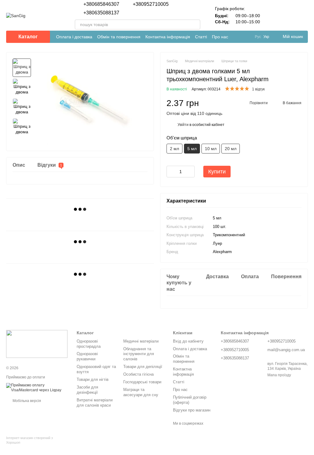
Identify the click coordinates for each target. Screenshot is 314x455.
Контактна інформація (167, 36)
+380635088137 (101, 12)
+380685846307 (101, 4)
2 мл (174, 148)
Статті (201, 36)
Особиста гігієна (138, 374)
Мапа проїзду (279, 375)
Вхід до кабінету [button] (188, 341)
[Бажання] (287, 15)
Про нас (220, 36)
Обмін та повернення (118, 36)
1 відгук (258, 89)
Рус (258, 37)
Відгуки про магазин (191, 410)
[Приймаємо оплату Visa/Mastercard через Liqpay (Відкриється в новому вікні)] (36, 387)
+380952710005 (151, 4)
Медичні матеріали (141, 341)
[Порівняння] (271, 15)
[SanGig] (36, 344)
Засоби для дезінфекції (87, 390)
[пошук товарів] (195, 24)
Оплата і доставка (74, 36)
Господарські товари (142, 382)
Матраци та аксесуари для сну (140, 392)
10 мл (210, 148)
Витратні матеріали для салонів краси (95, 403)
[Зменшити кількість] (171, 171)
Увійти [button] (183, 125)
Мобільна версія (26, 401)
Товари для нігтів (93, 379)
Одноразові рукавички (87, 356)
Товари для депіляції (142, 366)
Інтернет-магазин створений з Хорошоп (29, 440)
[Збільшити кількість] (190, 171)
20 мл (230, 148)
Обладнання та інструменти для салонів (138, 354)
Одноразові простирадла (89, 344)
